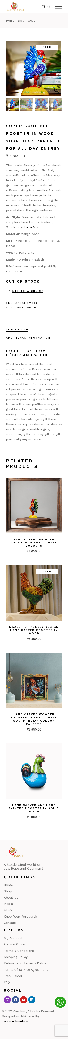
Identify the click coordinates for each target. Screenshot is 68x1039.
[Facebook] (15, 999)
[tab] (17, 330)
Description (17, 329)
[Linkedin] (31, 999)
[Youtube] (23, 999)
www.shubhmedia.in (15, 1021)
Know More (32, 227)
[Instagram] (7, 999)
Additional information (28, 337)
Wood (31, 307)
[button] (57, 70)
